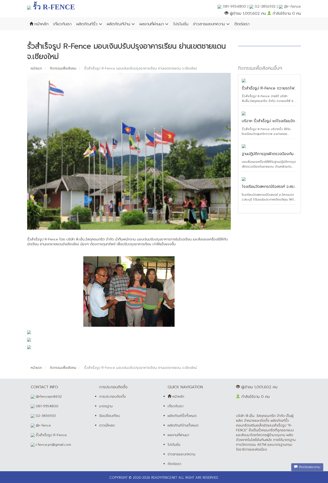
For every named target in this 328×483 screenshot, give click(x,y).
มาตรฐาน (106, 406)
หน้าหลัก (41, 24)
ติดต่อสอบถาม (309, 467)
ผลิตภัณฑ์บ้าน (119, 24)
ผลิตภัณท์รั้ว (87, 24)
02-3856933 (265, 6)
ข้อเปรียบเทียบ (109, 415)
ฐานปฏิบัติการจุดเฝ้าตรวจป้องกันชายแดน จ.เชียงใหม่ (283, 154)
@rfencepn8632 (48, 396)
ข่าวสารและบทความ (209, 24)
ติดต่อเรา (241, 24)
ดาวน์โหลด (107, 425)
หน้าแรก (36, 68)
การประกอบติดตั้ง (112, 396)
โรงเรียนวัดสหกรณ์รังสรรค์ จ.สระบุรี (270, 186)
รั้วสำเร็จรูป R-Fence (51, 435)
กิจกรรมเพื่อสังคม (62, 68)
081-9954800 (234, 6)
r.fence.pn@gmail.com (53, 444)
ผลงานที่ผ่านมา (152, 24)
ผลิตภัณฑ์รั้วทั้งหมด (182, 415)
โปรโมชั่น (180, 24)
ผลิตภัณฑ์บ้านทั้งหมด (183, 425)
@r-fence (292, 6)
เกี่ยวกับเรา (62, 24)
